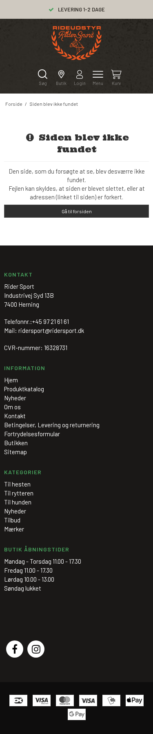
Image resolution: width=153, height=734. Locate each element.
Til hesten (17, 484)
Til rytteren (18, 493)
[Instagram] (35, 649)
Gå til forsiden (77, 211)
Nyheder (15, 511)
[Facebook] (14, 649)
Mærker (14, 529)
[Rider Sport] (76, 43)
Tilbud (12, 520)
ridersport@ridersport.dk (51, 330)
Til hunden (17, 502)
